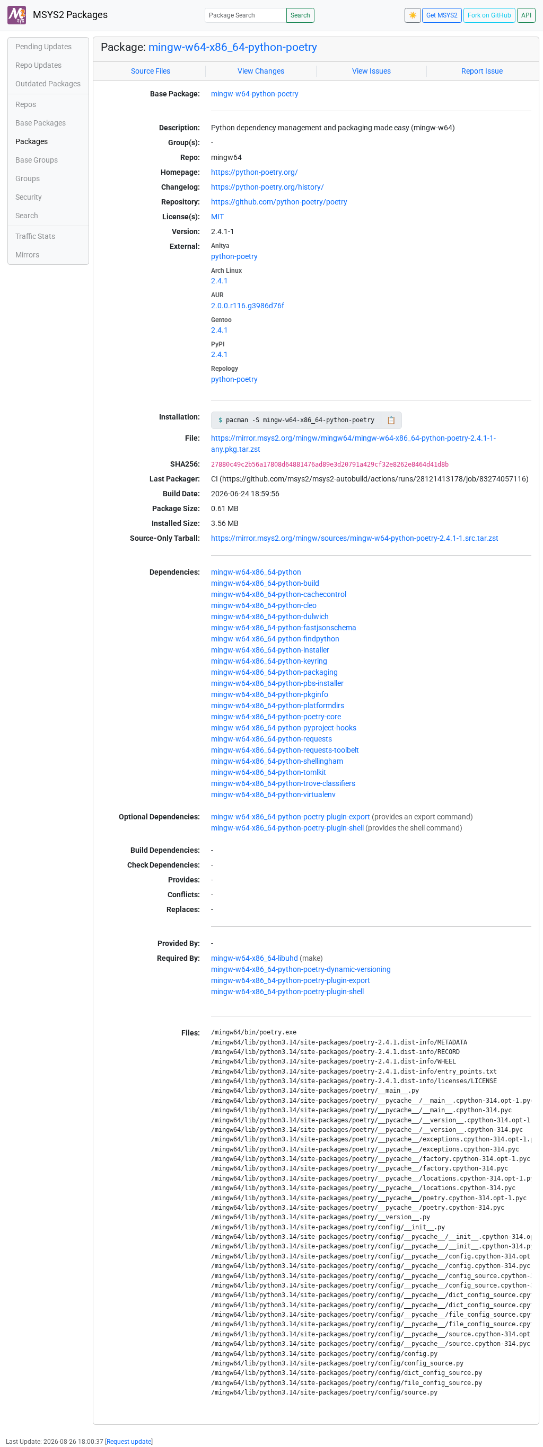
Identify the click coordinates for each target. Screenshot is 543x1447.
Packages (31, 141)
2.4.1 (219, 280)
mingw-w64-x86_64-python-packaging (274, 672)
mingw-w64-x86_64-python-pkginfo (269, 694)
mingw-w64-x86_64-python (256, 572)
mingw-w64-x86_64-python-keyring (269, 661)
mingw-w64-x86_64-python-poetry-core (276, 716)
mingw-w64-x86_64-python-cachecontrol (278, 594)
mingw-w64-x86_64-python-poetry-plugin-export (290, 816)
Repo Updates (38, 65)
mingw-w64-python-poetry (255, 94)
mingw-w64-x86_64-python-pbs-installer (277, 683)
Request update (129, 1441)
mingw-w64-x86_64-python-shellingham (277, 761)
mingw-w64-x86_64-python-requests (271, 739)
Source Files (150, 71)
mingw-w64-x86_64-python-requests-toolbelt (285, 750)
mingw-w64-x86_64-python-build (265, 583)
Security (28, 197)
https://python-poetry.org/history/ (267, 187)
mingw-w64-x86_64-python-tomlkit (268, 772)
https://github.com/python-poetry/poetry (279, 202)
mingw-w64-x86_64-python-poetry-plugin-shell (287, 828)
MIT (217, 216)
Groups (27, 178)
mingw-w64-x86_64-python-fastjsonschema (283, 627)
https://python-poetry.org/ (254, 172)
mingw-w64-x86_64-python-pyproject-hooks (283, 728)
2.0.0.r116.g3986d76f (247, 305)
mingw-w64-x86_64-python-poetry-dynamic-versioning (301, 969)
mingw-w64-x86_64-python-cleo (264, 605)
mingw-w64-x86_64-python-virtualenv (273, 794)
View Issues (371, 71)
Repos (25, 104)
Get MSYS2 (442, 15)
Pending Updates (43, 46)
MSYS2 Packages (69, 15)
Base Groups (36, 160)
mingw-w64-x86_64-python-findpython (275, 639)
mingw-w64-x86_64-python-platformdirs (277, 705)
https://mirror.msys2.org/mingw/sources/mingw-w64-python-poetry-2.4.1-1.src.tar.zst (354, 538)
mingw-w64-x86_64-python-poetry (232, 47)
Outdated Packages (48, 83)
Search (300, 15)
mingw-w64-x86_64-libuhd (254, 958)
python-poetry (234, 256)
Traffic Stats (35, 236)
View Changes (261, 71)
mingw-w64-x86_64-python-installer (270, 650)
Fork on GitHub (489, 15)
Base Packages (40, 123)
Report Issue (482, 71)
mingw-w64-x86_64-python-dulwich (270, 616)
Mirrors (27, 255)
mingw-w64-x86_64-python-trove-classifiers (283, 783)
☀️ (413, 15)
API (526, 15)
